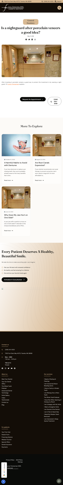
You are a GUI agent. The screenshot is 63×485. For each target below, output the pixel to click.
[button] (26, 39)
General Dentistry (31, 21)
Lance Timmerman (13, 84)
